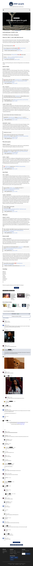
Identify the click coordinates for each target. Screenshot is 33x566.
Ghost (24, 563)
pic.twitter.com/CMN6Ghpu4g (9, 58)
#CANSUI (12, 209)
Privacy (11, 564)
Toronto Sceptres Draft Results (9, 305)
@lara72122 (21, 246)
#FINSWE (18, 230)
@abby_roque (12, 187)
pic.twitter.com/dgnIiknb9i (8, 249)
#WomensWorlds (22, 48)
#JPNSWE (17, 166)
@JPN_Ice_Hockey (19, 136)
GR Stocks (16, 30)
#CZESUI (13, 248)
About (15, 550)
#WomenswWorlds (7, 209)
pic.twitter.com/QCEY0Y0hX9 (9, 82)
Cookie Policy (17, 564)
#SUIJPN (5, 137)
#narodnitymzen (19, 263)
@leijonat (14, 80)
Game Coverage (11, 290)
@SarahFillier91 (17, 209)
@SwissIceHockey (7, 136)
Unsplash (19, 30)
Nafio (11, 22)
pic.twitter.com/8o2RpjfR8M (9, 231)
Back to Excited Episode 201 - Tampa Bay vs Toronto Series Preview (13, 296)
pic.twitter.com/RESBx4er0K (9, 167)
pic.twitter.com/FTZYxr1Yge (23, 118)
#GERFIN (5, 152)
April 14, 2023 (14, 138)
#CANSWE (16, 118)
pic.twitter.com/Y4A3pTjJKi (9, 264)
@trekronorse (20, 117)
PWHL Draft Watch (18, 305)
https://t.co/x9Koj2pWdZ (12, 57)
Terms (13, 564)
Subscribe (16, 287)
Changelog (11, 553)
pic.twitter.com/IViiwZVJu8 (23, 99)
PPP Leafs (19, 4)
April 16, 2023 (14, 232)
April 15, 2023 (14, 191)
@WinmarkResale (20, 57)
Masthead (15, 553)
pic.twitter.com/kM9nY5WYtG (12, 137)
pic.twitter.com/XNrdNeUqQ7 (9, 210)
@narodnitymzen (18, 79)
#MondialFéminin (7, 49)
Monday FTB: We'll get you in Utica (27, 295)
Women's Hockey (5, 290)
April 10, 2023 (19, 50)
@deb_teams (16, 99)
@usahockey (18, 96)
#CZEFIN (25, 80)
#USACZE (13, 189)
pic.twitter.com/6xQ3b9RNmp (12, 152)
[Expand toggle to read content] (29, 311)
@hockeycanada (12, 117)
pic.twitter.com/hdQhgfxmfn (15, 49)
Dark (16, 557)
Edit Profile (11, 550)
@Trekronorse (7, 166)
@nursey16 (6, 118)
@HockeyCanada (23, 209)
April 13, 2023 (14, 83)
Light (12, 557)
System (12, 559)
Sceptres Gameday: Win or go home (28, 305)
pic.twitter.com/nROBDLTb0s (9, 190)
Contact (23, 564)
